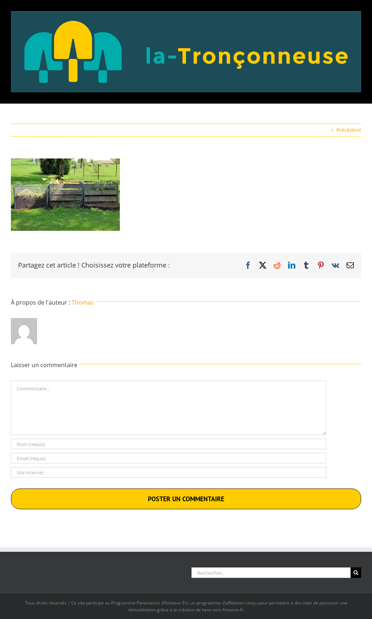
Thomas (83, 302)
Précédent (348, 129)
